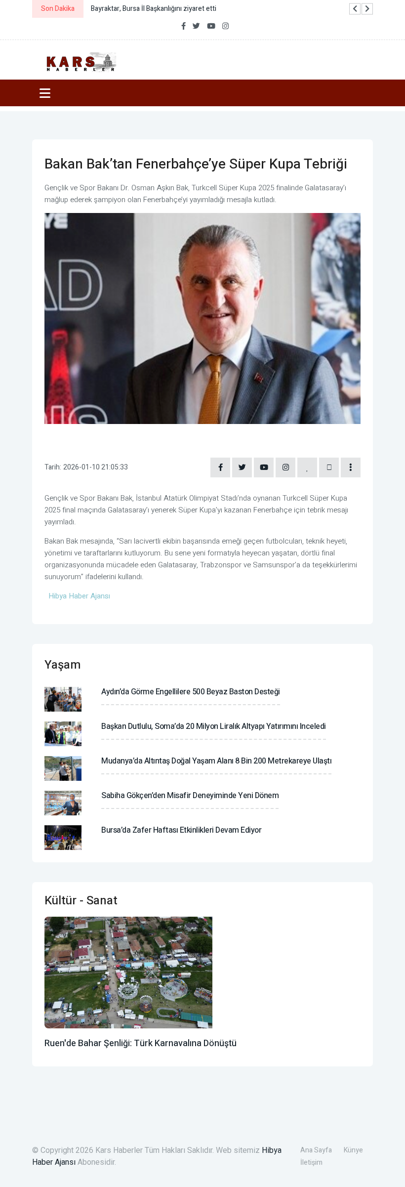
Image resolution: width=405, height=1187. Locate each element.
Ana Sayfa (316, 1150)
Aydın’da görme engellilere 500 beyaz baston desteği (190, 692)
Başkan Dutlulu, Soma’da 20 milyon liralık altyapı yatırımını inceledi (213, 726)
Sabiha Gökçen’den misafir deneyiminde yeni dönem (190, 796)
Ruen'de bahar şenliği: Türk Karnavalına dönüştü (140, 1043)
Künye (353, 1150)
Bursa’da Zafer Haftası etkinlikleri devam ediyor (181, 830)
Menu (46, 93)
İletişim (311, 1162)
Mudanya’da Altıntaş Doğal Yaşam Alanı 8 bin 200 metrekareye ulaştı (216, 761)
